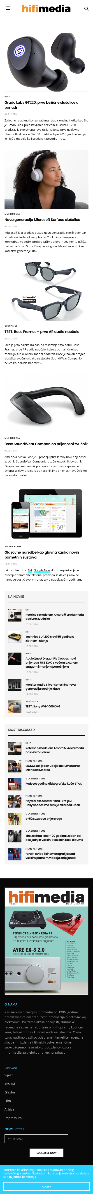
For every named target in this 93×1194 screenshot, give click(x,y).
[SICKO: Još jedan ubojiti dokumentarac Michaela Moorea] (14, 766)
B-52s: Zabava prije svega (44, 819)
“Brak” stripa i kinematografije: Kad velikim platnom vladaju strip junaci (51, 856)
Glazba (10, 1092)
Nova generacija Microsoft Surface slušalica (42, 219)
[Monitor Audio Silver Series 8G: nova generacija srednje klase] (14, 685)
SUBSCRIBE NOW (46, 1152)
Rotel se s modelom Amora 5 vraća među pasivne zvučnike (55, 617)
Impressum (13, 1118)
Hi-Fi (8, 97)
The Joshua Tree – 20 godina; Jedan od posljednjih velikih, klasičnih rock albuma (54, 838)
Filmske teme (34, 761)
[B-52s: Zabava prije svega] (14, 819)
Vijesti (9, 1075)
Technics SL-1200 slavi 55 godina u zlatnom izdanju (50, 639)
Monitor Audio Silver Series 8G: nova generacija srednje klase (51, 686)
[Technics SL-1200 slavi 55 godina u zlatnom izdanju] (14, 637)
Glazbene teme (35, 779)
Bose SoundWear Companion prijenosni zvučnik (46, 444)
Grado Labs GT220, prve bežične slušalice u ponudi (41, 105)
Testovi (10, 1084)
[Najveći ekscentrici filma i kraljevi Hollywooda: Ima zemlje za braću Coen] (14, 801)
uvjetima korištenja (22, 1177)
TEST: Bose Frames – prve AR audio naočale (42, 331)
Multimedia (12, 214)
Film (8, 1101)
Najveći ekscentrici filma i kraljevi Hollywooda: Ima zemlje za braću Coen (53, 803)
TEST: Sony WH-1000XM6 (43, 706)
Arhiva (9, 1109)
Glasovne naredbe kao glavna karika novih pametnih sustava (42, 555)
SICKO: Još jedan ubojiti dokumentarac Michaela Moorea (53, 768)
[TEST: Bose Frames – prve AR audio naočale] (46, 291)
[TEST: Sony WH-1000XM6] (14, 706)
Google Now (42, 570)
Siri (30, 570)
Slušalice (11, 326)
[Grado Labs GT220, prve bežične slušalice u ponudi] (46, 62)
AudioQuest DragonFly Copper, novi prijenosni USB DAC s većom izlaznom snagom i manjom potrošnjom (52, 662)
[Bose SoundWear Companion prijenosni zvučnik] (46, 403)
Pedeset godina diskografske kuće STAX (54, 783)
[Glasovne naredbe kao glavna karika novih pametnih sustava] (46, 513)
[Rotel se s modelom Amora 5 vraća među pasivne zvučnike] (14, 615)
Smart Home (13, 546)
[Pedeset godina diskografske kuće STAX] (14, 784)
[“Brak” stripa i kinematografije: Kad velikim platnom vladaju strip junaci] (14, 854)
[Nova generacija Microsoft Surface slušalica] (46, 179)
